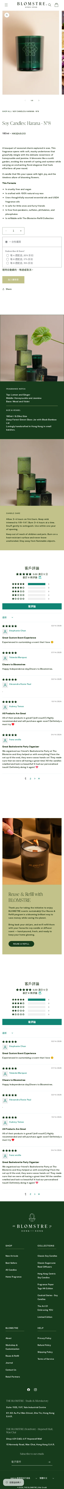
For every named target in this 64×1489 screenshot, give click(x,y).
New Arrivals (12, 1255)
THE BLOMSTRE (30, 1487)
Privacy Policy (44, 1338)
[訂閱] (49, 1462)
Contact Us (11, 1369)
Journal (9, 1362)
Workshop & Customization (12, 1347)
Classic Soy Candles (47, 1255)
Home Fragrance (14, 1276)
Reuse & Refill (12, 1355)
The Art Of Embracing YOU (45, 1308)
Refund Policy (44, 1345)
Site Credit (42, 1487)
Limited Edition (45, 1316)
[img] (9, 626)
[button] (6, 5)
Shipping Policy (45, 1351)
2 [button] (30, 778)
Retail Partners (13, 1376)
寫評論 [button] (32, 606)
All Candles (11, 1269)
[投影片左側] (25, 100)
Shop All (6, 111)
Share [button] (9, 289)
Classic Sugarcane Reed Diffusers (47, 1264)
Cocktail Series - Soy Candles (48, 1297)
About (8, 1338)
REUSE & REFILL (21, 943)
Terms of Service (46, 1358)
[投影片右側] (38, 100)
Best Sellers (11, 1262)
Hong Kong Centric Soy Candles (47, 1275)
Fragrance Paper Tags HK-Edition (46, 1286)
